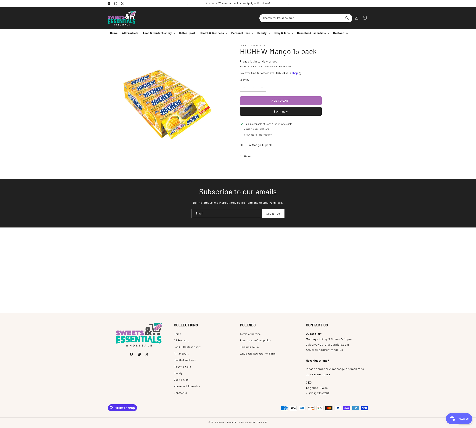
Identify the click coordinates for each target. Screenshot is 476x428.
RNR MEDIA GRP (259, 422)
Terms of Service (250, 333)
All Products (181, 340)
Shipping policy (249, 346)
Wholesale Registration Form (258, 353)
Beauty (178, 373)
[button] (159, 33)
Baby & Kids (181, 379)
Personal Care (182, 366)
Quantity (244, 79)
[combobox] (305, 18)
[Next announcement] (289, 3)
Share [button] (247, 156)
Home (177, 333)
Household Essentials (187, 386)
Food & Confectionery (187, 346)
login (253, 61)
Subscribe (273, 213)
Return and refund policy (255, 340)
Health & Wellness (185, 359)
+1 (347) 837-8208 (317, 393)
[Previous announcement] (187, 3)
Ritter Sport (181, 353)
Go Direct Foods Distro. (229, 422)
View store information (258, 134)
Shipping (262, 66)
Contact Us (181, 392)
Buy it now (281, 111)
